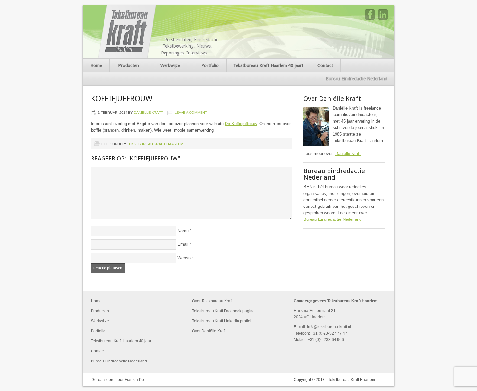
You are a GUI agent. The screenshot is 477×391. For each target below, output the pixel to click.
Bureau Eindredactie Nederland (356, 78)
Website (185, 257)
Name (183, 230)
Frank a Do (134, 379)
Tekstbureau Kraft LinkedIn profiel (221, 321)
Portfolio (210, 65)
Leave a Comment (191, 112)
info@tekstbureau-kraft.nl (329, 327)
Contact (325, 65)
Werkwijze (170, 65)
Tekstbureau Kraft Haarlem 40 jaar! (268, 65)
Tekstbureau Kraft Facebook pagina (223, 311)
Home (96, 65)
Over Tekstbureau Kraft (212, 301)
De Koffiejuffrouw (241, 123)
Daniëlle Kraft (148, 112)
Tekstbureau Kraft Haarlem (128, 31)
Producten (128, 65)
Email (182, 244)
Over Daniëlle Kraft (209, 331)
